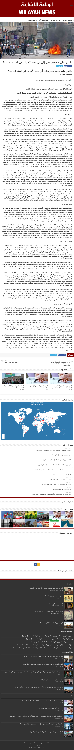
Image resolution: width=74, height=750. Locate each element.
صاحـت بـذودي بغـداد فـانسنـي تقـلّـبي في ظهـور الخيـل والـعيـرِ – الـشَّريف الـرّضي (38, 687)
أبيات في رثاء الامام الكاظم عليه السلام (51, 623)
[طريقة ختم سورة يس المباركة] (68, 598)
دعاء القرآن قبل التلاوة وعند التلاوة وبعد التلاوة (49, 611)
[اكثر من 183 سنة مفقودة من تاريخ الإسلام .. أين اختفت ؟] (68, 590)
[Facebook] (35, 564)
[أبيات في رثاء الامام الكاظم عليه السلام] (68, 625)
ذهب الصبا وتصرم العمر (11, 361)
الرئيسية (70, 20)
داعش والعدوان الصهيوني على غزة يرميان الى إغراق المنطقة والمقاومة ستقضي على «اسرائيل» (33, 672)
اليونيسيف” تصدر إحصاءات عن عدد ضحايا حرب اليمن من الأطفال (43, 656)
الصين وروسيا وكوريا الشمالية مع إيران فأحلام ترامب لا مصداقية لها (62, 386)
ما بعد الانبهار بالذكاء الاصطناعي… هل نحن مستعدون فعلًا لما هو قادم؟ (41, 724)
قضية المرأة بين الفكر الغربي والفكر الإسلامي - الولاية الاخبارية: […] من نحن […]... (52, 642)
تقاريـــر (64, 20)
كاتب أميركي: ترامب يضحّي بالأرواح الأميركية (49, 679)
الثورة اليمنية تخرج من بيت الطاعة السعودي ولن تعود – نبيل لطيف (43, 664)
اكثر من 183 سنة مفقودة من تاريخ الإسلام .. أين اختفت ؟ (46, 588)
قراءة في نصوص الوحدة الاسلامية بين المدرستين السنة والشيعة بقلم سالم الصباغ (60, 363)
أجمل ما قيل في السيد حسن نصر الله (51, 604)
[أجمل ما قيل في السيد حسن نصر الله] (68, 606)
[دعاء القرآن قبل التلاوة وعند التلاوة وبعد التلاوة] (68, 615)
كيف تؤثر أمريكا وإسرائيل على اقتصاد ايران (50, 708)
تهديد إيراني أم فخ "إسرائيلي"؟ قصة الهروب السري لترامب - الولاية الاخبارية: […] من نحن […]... (48, 639)
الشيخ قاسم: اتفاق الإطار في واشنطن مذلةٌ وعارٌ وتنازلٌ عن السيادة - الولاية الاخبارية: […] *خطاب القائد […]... (45, 645)
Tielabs (48, 743)
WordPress (34, 743)
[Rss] (38, 564)
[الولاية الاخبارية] (37, 4)
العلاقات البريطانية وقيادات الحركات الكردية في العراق (13, 386)
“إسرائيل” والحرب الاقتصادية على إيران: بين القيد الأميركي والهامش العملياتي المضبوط (36, 716)
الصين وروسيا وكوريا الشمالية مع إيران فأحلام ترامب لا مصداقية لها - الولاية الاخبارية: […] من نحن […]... (46, 636)
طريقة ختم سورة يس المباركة (53, 596)
